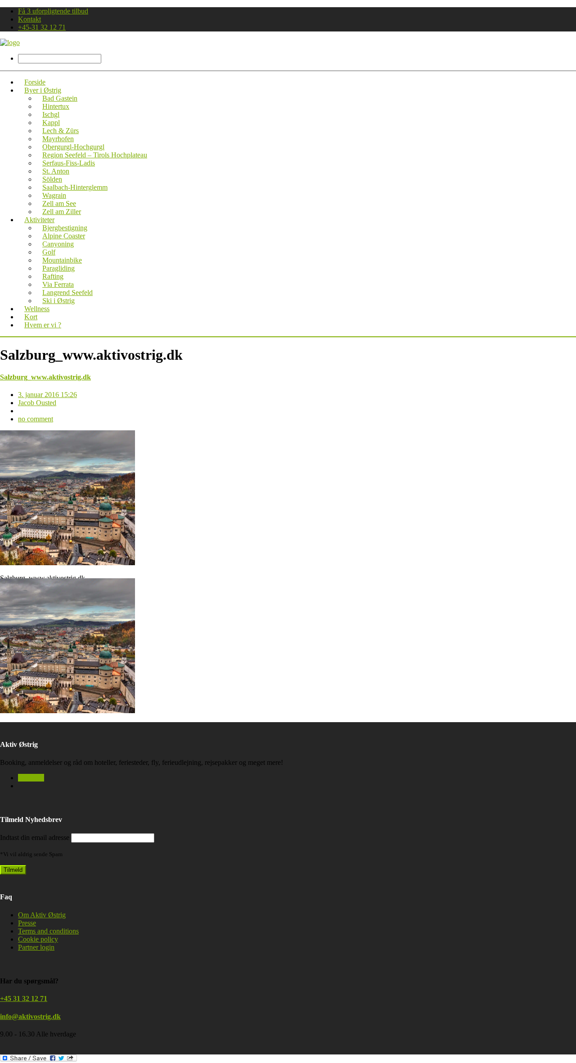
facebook (31, 778)
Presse (27, 923)
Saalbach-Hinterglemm (75, 187)
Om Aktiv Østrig (42, 915)
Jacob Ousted (37, 402)
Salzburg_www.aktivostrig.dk (45, 377)
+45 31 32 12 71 (23, 998)
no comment (35, 419)
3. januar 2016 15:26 (47, 394)
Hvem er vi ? (42, 325)
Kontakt (29, 19)
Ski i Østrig (58, 300)
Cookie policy (38, 939)
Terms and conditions (48, 931)
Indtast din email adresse (34, 837)
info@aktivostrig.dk (30, 1016)
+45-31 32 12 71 (42, 27)
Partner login (36, 947)
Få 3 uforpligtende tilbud (53, 11)
